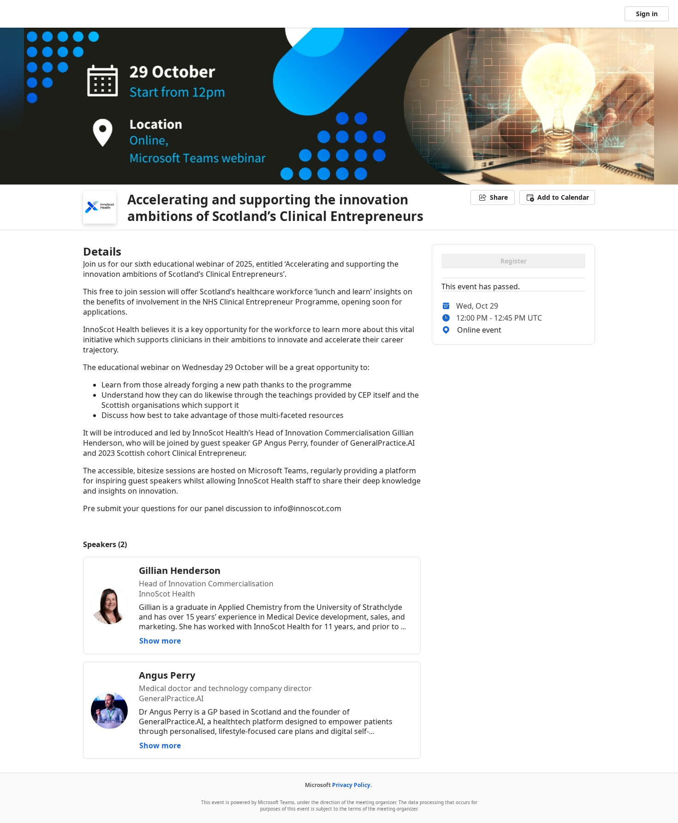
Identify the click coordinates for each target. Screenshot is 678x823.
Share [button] (499, 197)
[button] (557, 197)
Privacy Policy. (352, 785)
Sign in (647, 13)
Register (513, 260)
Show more (160, 641)
